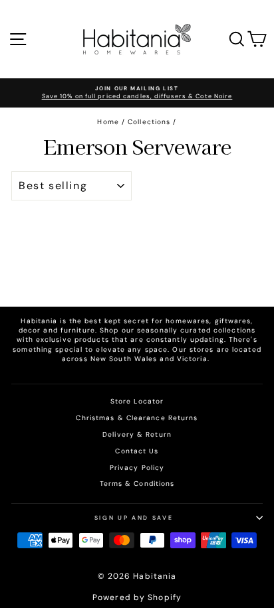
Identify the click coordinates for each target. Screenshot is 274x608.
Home (107, 121)
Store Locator (137, 401)
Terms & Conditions (137, 483)
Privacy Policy (137, 467)
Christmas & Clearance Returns (137, 418)
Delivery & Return (137, 434)
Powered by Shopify (137, 597)
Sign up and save (133, 518)
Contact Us (136, 451)
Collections (149, 121)
